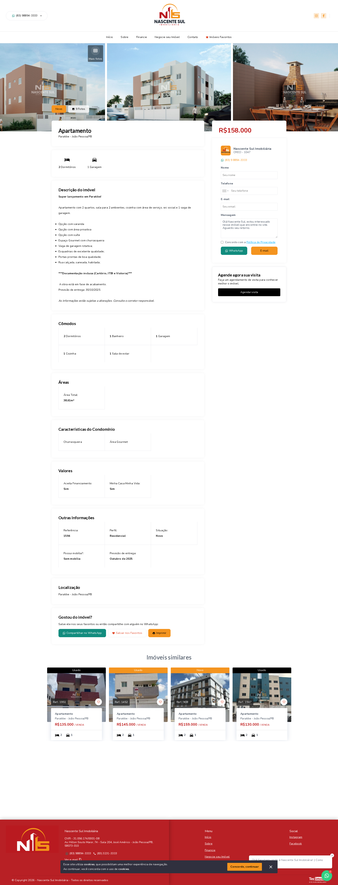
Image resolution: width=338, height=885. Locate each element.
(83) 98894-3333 (27, 15)
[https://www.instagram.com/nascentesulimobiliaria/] (316, 15)
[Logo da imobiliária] (32, 839)
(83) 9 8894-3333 (236, 160)
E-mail (264, 251)
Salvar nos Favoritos (129, 633)
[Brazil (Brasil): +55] (225, 191)
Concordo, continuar (244, 867)
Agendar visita (249, 292)
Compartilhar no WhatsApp (84, 633)
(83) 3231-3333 (107, 853)
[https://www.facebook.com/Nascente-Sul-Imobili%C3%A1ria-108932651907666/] (323, 15)
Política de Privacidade (260, 242)
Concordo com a (249, 242)
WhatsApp (236, 251)
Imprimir (161, 633)
